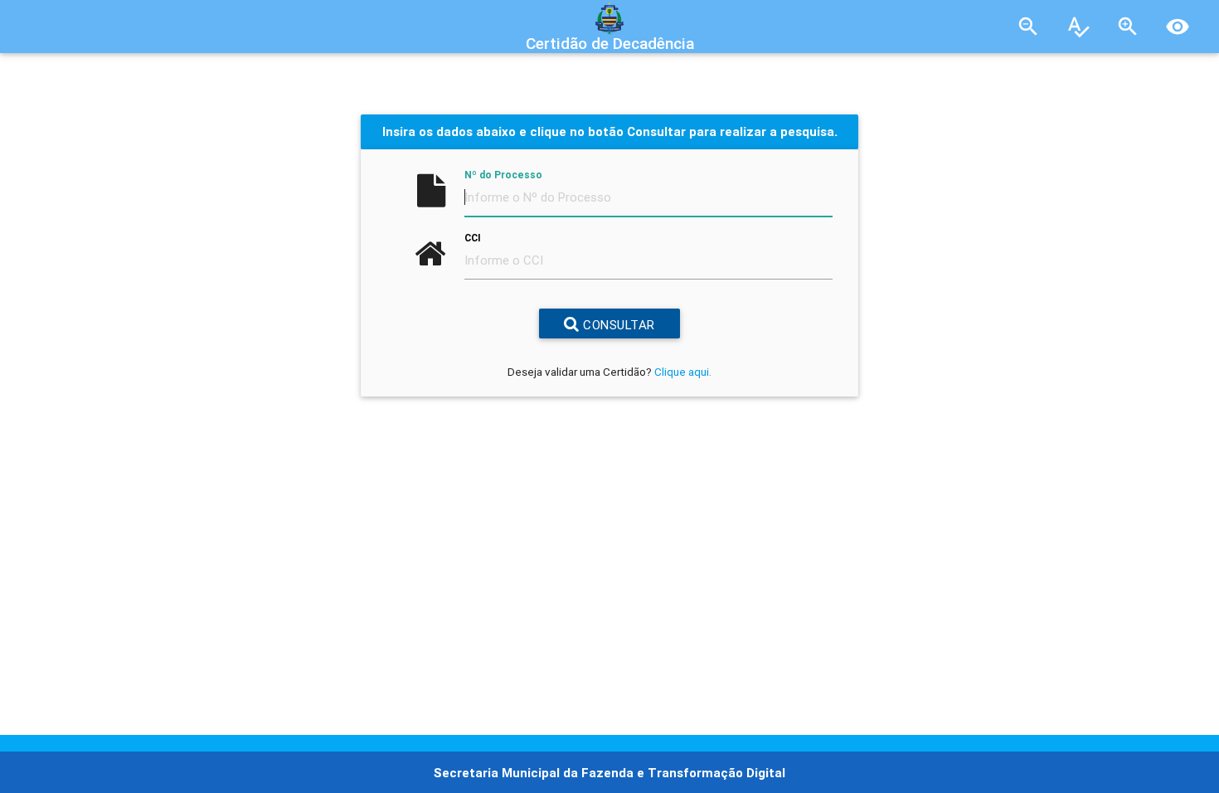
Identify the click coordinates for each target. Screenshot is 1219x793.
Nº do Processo (503, 174)
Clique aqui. (682, 371)
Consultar (617, 325)
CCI (472, 237)
